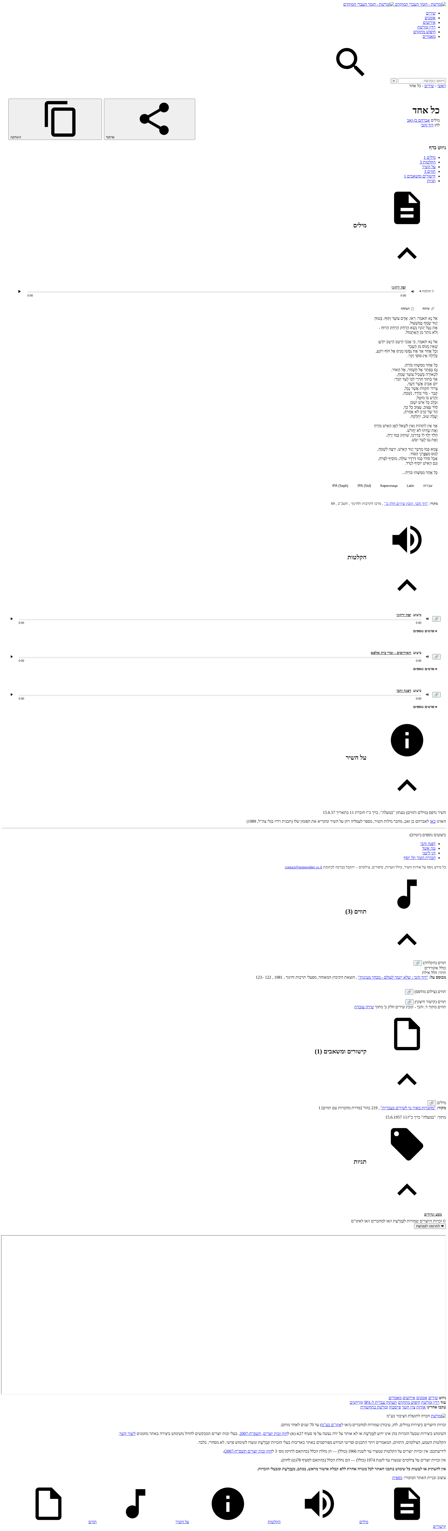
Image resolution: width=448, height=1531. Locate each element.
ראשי (441, 86)
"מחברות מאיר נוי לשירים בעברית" (408, 1108)
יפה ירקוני (398, 287)
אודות (421, 1407)
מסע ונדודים (433, 1214)
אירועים (429, 22)
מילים (430, 157)
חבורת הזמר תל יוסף (420, 857)
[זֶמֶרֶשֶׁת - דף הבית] (438, 1416)
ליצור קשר (127, 1433)
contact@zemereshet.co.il (303, 867)
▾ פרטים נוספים (425, 631)
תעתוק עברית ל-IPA (380, 1402)
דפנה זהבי (403, 691)
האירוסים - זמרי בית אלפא (391, 653)
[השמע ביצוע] (19, 291)
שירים (431, 13)
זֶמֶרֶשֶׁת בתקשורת (374, 1407)
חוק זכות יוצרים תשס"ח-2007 (248, 1451)
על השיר (429, 167)
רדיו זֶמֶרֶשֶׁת (426, 27)
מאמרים (429, 36)
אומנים (430, 18)
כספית (397, 1477)
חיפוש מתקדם (424, 32)
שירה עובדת (364, 1007)
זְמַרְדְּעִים (356, 1402)
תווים (430, 171)
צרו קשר (408, 1407)
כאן (433, 821)
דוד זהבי (427, 125)
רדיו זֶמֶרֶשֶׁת (430, 1402)
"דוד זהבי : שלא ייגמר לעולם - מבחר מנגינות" (393, 977)
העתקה (16, 137)
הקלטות (428, 162)
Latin (410, 486)
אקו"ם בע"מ (331, 1425)
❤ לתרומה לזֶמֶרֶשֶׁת (430, 1226)
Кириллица (388, 486)
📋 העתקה (407, 308)
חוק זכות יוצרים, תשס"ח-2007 (264, 1433)
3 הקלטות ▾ (426, 291)
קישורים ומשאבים (420, 176)
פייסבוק (395, 1407)
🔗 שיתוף (429, 308)
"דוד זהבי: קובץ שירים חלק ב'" (406, 504)
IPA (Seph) (340, 486)
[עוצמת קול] (412, 291)
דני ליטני (429, 853)
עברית (427, 486)
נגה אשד (429, 848)
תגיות (431, 181)
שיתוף (110, 137)
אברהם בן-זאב (418, 120)
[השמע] (11, 618)
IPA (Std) (364, 486)
